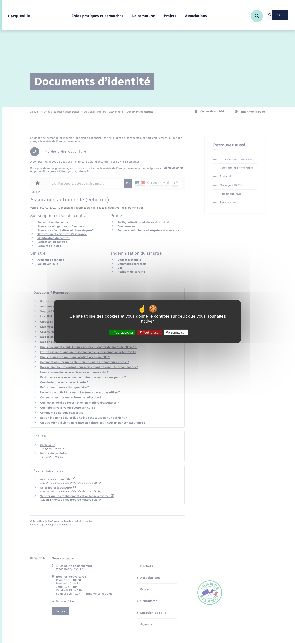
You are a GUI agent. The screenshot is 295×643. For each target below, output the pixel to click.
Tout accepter (123, 332)
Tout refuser (151, 332)
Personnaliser (176, 332)
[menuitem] (97, 16)
